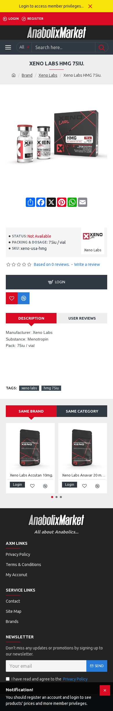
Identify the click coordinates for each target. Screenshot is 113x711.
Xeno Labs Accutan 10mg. (31, 475)
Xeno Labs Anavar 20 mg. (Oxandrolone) (83, 475)
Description (31, 318)
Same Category (82, 411)
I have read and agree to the (50, 679)
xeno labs (29, 388)
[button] (52, 497)
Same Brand (31, 411)
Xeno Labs (48, 75)
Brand (27, 75)
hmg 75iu (51, 388)
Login (60, 282)
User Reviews (82, 318)
